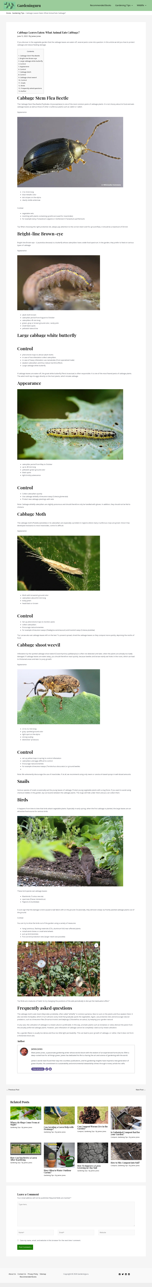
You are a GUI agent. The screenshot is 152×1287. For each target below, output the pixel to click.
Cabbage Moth (24, 72)
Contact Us (22, 1274)
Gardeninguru (29, 5)
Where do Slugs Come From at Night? (24, 1123)
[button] (131, 5)
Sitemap (43, 1274)
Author (22, 91)
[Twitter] (123, 1274)
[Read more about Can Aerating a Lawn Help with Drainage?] (59, 1115)
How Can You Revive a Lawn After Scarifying (23, 1158)
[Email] (50, 1069)
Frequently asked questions (30, 88)
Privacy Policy (33, 1274)
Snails (21, 83)
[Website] (46, 1069)
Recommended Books (100, 5)
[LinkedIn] (126, 1274)
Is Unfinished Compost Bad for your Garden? (125, 1133)
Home (8, 13)
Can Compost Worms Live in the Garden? (92, 1127)
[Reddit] (129, 1274)
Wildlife (140, 5)
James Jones (36, 1048)
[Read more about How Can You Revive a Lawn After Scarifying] (25, 1149)
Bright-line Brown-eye (27, 58)
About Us (12, 1274)
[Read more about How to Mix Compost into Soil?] (126, 1151)
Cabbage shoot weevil (27, 77)
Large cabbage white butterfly (30, 61)
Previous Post (12, 1090)
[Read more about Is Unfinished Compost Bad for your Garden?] (126, 1118)
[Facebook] (120, 1274)
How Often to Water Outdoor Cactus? (57, 1171)
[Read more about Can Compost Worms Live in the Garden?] (92, 1115)
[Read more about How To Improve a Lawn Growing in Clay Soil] (92, 1153)
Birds (21, 86)
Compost (80, 1131)
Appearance (23, 66)
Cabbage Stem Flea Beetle (29, 56)
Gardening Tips (122, 5)
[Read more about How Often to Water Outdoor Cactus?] (59, 1155)
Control (22, 64)
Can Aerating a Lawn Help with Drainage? (59, 1128)
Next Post (141, 1090)
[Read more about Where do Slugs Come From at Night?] (25, 1113)
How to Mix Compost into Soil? (125, 1162)
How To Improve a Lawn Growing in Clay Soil (89, 1166)
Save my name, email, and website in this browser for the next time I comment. (50, 1240)
